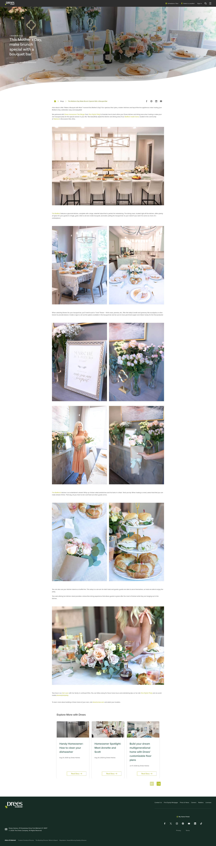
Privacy (178, 830)
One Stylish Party (94, 114)
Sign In (199, 3)
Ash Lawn (65, 693)
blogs (62, 101)
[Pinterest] (183, 823)
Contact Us (158, 802)
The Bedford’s (56, 492)
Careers (193, 802)
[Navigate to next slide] (159, 784)
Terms (188, 830)
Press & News (184, 802)
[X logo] (171, 823)
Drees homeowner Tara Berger (74, 114)
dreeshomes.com (98, 702)
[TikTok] (201, 824)
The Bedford (56, 213)
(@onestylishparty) (62, 695)
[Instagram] (177, 823)
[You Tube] (189, 823)
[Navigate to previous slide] (152, 784)
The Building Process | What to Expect (47, 840)
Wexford (56, 119)
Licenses (208, 802)
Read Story (75, 773)
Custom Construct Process (26, 840)
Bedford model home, (132, 117)
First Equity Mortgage (171, 802)
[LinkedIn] (195, 823)
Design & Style (16, 35)
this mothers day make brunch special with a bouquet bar (87, 101)
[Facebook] (165, 823)
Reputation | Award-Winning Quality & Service (72, 840)
